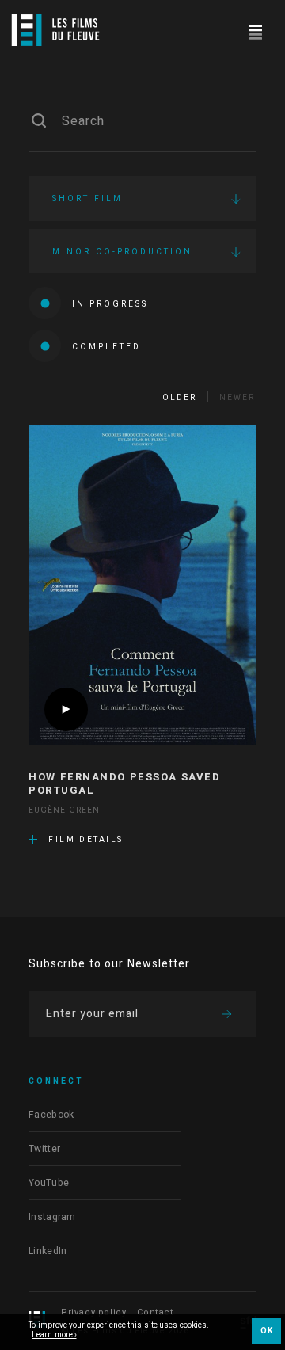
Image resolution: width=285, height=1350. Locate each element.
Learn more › (54, 1335)
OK (266, 1331)
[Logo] (55, 30)
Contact (155, 1312)
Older (179, 397)
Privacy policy (93, 1312)
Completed (106, 347)
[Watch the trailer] (66, 709)
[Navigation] (255, 29)
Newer (237, 397)
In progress (110, 304)
